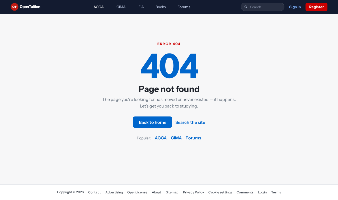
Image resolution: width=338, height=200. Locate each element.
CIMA (121, 7)
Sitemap (172, 192)
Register (316, 7)
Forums (183, 7)
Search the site (190, 122)
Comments (245, 192)
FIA (141, 7)
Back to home (152, 122)
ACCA (98, 7)
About (156, 192)
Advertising (114, 192)
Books (161, 7)
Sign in (295, 7)
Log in (262, 192)
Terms (276, 192)
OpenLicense (137, 192)
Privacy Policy (193, 192)
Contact (94, 192)
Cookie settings (220, 192)
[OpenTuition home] (27, 7)
